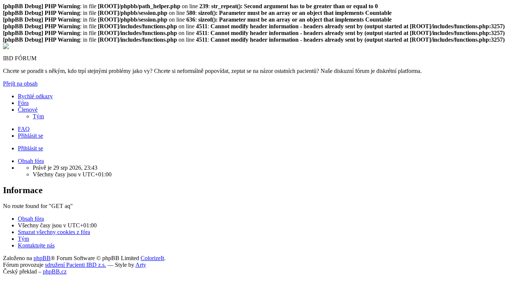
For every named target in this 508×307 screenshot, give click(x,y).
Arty (140, 265)
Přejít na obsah (20, 83)
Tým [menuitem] (38, 116)
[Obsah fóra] (6, 47)
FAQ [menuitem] (24, 129)
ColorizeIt (152, 258)
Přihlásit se (30, 148)
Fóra (23, 103)
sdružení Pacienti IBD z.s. (75, 265)
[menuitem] (54, 232)
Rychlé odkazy (35, 96)
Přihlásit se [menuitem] (30, 135)
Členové (28, 109)
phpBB (42, 258)
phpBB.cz (55, 271)
